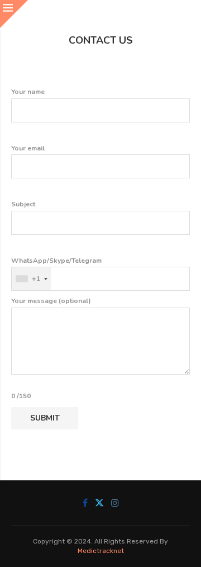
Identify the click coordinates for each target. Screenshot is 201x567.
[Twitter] (99, 502)
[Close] (14, 14)
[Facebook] (85, 502)
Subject (23, 204)
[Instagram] (115, 502)
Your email (28, 148)
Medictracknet (101, 551)
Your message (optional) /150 (51, 348)
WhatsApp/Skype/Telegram (56, 269)
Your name (28, 91)
